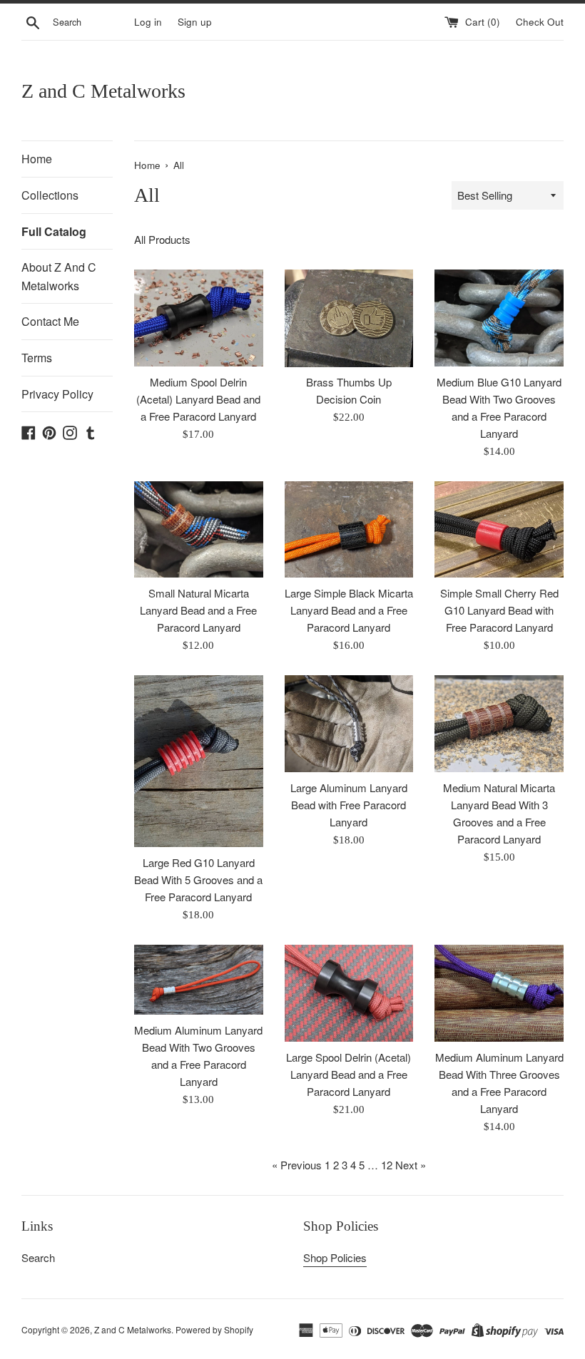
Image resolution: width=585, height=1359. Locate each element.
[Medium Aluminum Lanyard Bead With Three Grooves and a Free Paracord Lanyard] (499, 993)
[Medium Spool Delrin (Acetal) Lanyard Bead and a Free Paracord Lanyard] (198, 318)
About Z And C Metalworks (58, 276)
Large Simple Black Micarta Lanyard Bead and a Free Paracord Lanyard (349, 610)
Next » (410, 1164)
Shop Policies (335, 1257)
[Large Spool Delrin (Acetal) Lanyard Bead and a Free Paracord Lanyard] (349, 993)
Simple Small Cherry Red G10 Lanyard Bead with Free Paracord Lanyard (499, 610)
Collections (49, 195)
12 (386, 1164)
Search (38, 1257)
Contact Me (50, 321)
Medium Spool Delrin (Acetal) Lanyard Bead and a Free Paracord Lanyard (198, 399)
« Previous (297, 1164)
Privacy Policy (57, 394)
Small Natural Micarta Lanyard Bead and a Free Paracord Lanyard (198, 610)
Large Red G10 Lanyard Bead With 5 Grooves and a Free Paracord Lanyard (198, 879)
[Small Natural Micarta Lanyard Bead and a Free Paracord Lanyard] (198, 529)
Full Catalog (53, 231)
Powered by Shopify (214, 1329)
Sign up (195, 22)
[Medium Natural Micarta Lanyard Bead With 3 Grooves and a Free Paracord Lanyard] (499, 723)
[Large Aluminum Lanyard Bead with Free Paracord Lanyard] (349, 723)
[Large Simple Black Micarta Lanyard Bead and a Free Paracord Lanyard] (349, 529)
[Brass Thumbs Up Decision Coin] (349, 318)
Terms (36, 357)
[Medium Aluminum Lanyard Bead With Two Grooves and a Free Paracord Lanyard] (198, 980)
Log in (148, 22)
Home (36, 158)
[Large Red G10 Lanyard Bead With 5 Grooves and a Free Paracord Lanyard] (198, 761)
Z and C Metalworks (103, 91)
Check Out (540, 22)
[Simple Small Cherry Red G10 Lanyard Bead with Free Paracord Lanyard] (499, 529)
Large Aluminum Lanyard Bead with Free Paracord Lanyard (348, 804)
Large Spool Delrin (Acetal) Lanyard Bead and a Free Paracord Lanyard (348, 1074)
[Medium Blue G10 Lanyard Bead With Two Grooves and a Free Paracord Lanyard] (499, 318)
